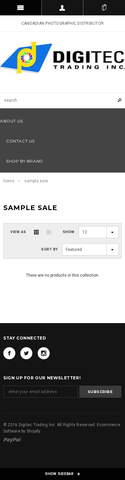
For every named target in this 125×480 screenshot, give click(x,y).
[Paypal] (12, 440)
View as (18, 232)
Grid (36, 232)
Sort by (49, 249)
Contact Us (20, 140)
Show (69, 232)
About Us (11, 120)
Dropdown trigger (62, 7)
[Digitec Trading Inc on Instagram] (44, 353)
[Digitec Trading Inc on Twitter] (26, 353)
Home (8, 181)
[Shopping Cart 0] (104, 7)
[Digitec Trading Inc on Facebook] (9, 353)
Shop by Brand (24, 161)
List (48, 232)
